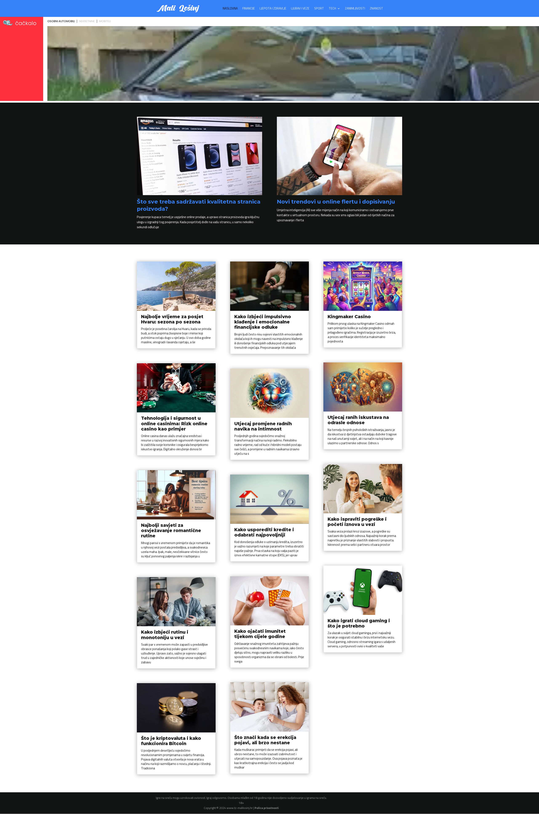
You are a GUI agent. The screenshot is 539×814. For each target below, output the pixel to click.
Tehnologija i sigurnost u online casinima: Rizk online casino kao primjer (174, 423)
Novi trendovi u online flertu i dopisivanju (336, 201)
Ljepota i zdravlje (273, 9)
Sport (319, 9)
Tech (332, 9)
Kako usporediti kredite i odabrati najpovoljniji (264, 532)
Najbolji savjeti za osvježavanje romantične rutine (171, 530)
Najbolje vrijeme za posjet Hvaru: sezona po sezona (172, 319)
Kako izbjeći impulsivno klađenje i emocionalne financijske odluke (262, 322)
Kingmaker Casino (349, 316)
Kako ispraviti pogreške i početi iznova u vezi (357, 521)
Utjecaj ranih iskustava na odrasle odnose (358, 420)
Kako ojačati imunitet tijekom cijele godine (260, 634)
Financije (248, 9)
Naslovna (230, 9)
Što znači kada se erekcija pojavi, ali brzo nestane (265, 740)
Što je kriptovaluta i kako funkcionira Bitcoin (171, 741)
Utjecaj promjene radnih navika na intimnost (263, 426)
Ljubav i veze (300, 9)
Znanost (376, 9)
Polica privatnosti (267, 808)
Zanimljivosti (355, 9)
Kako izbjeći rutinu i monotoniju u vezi (164, 634)
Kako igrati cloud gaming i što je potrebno (359, 623)
